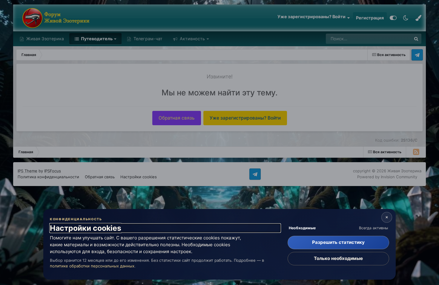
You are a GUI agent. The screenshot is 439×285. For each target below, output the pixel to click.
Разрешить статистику (338, 242)
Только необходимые (338, 258)
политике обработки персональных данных (92, 266)
